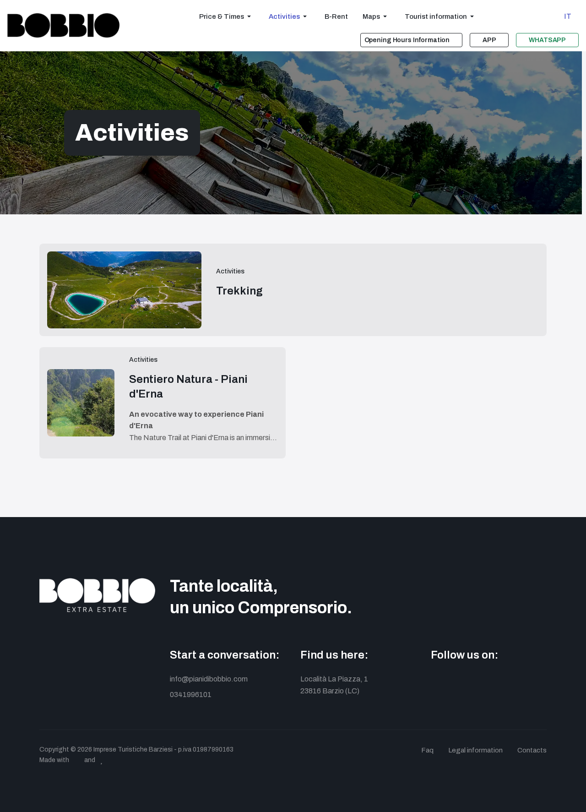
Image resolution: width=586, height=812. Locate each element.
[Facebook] (436, 683)
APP (489, 40)
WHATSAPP (547, 40)
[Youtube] (477, 683)
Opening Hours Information (407, 40)
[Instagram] (457, 683)
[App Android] (498, 683)
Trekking (239, 291)
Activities (230, 271)
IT (567, 16)
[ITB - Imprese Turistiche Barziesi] (63, 25)
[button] (226, 16)
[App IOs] (519, 683)
